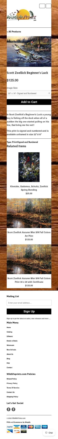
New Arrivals (11, 350)
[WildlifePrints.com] (21, 15)
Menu (42, 6)
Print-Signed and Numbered (25, 142)
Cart (48, 6)
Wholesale (10, 345)
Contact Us (11, 392)
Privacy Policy (12, 383)
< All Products (14, 31)
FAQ (8, 363)
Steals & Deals (12, 341)
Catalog (9, 332)
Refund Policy (12, 379)
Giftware (10, 336)
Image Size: (12, 87)
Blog (8, 359)
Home (9, 327)
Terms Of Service (13, 388)
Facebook (8, 409)
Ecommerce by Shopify (22, 422)
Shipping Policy (12, 397)
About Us (10, 354)
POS (8, 422)
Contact (9, 368)
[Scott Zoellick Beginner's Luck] (29, 51)
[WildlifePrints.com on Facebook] (13, 409)
